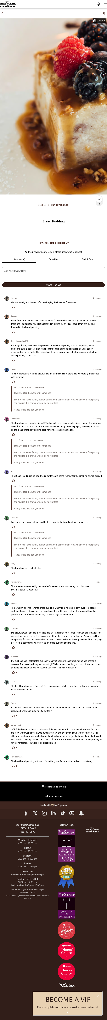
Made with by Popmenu (34, 805)
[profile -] (98, 4)
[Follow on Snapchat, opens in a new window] (81, 814)
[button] (3, 13)
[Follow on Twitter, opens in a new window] (35, 814)
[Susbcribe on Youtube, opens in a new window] (71, 814)
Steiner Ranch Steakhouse (92, 829)
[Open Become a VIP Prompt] (67, 1013)
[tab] (19, 259)
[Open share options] (104, 13)
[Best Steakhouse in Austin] (66, 876)
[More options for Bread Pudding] (99, 199)
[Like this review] (14, 307)
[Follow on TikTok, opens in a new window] (62, 814)
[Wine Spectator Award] (66, 905)
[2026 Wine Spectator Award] (66, 845)
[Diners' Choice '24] (66, 950)
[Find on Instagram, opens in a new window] (44, 814)
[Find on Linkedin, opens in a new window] (53, 814)
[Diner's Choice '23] (66, 930)
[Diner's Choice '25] (66, 971)
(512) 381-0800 (27, 832)
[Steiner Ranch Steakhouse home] (12, 4)
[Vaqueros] (66, 985)
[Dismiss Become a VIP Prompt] (97, 996)
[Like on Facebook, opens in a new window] (25, 814)
